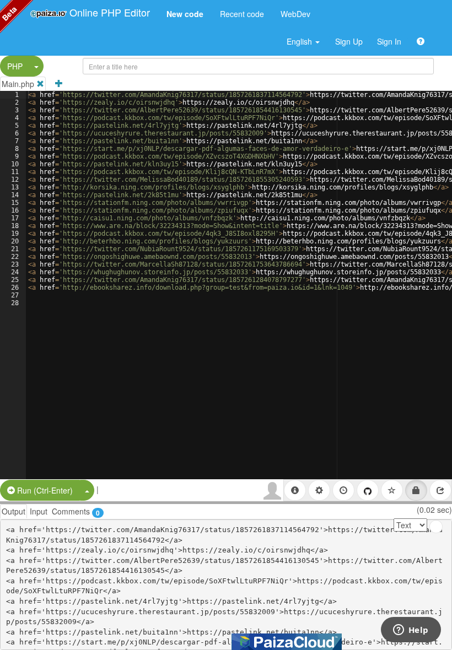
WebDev (295, 13)
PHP (15, 66)
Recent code (242, 13)
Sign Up (349, 41)
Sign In (389, 41)
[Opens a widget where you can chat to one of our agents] (410, 630)
